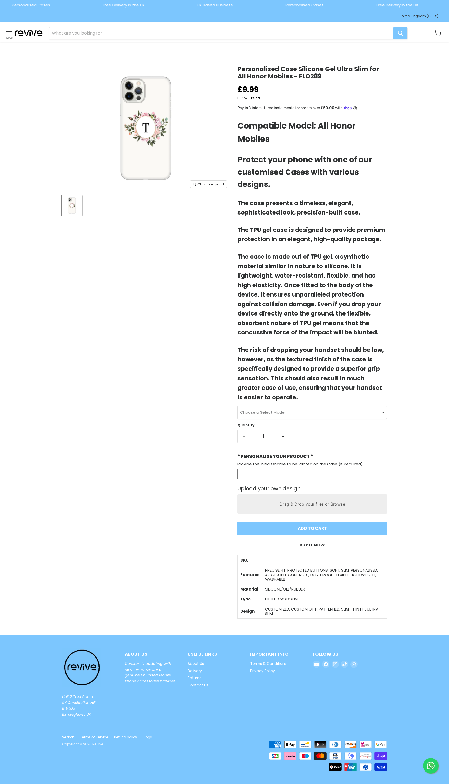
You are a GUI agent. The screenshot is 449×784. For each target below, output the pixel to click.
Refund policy (125, 737)
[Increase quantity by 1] (283, 436)
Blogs (147, 737)
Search (68, 737)
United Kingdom (419, 16)
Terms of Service (94, 737)
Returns (194, 677)
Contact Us (198, 685)
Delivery (195, 670)
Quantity (245, 425)
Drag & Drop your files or (312, 504)
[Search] (400, 33)
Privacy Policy (262, 670)
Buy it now (312, 545)
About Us (196, 663)
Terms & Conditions (268, 663)
